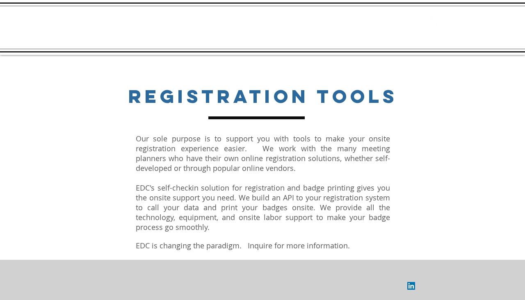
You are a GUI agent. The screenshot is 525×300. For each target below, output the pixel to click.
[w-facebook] (435, 21)
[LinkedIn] (411, 286)
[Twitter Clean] (445, 21)
